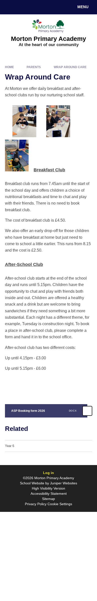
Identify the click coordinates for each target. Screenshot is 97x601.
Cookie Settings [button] (60, 504)
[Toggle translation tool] (22, 7)
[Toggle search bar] (9, 7)
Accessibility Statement (49, 494)
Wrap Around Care (70, 67)
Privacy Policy (36, 504)
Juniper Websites (63, 483)
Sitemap (48, 499)
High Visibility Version (48, 488)
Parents (34, 67)
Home (9, 67)
